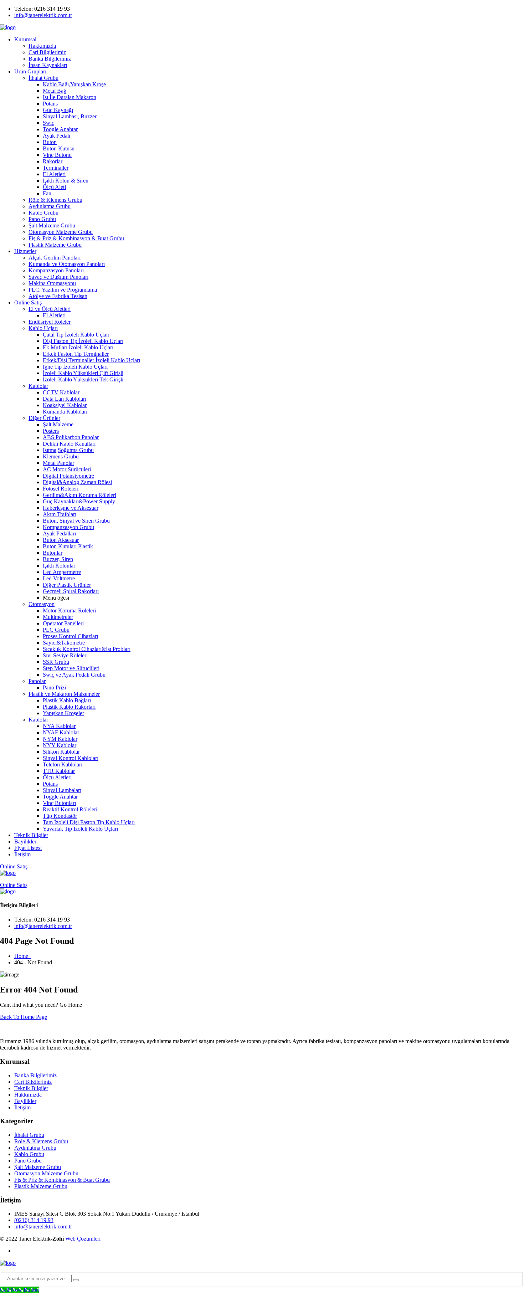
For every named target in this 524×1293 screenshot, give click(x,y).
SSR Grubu (56, 662)
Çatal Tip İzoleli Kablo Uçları (76, 335)
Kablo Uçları (43, 328)
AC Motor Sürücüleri (67, 469)
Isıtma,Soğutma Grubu (68, 450)
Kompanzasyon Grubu (68, 527)
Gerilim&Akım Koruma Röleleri (79, 495)
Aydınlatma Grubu (50, 206)
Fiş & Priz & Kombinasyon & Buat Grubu (76, 238)
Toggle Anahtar (60, 797)
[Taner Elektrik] (8, 27)
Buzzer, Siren (58, 559)
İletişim (22, 854)
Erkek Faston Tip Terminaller (76, 354)
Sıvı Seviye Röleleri (65, 655)
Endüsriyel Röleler (50, 322)
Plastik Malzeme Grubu (55, 245)
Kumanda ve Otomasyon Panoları (67, 264)
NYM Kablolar (60, 739)
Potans (50, 104)
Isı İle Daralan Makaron (69, 97)
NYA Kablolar (59, 726)
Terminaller (55, 168)
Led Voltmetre (59, 578)
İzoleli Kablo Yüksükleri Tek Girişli (83, 379)
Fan (47, 193)
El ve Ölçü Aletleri (50, 309)
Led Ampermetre (62, 572)
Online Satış (28, 302)
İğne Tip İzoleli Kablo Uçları (75, 367)
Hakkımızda (42, 46)
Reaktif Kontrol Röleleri (70, 809)
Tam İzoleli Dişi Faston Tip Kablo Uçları (89, 822)
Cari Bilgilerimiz (47, 52)
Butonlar (52, 553)
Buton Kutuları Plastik (68, 546)
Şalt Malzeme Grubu (52, 225)
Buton (50, 142)
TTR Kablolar (59, 771)
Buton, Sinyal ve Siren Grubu (76, 521)
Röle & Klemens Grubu (55, 200)
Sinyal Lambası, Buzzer (70, 116)
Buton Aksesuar (61, 540)
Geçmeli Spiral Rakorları (71, 591)
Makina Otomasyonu (52, 283)
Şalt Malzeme (58, 424)
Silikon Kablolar (61, 752)
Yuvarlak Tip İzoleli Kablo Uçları (80, 829)
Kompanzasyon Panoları (56, 270)
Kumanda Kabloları (65, 412)
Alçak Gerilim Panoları (55, 258)
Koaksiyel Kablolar (65, 405)
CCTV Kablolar (61, 392)
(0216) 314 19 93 (33, 1220)
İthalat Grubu (43, 78)
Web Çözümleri (83, 1239)
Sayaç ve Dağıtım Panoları (58, 277)
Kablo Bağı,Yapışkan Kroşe (74, 84)
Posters (51, 431)
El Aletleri (54, 174)
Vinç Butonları (59, 803)
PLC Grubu (56, 630)
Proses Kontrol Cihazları (70, 636)
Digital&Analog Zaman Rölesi (77, 482)
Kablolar (38, 386)
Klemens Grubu (61, 456)
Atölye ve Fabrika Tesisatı (58, 296)
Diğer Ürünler (44, 418)
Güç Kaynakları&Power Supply (79, 501)
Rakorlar (52, 161)
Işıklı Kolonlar (59, 566)
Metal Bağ (54, 91)
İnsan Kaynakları (48, 65)
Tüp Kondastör (60, 816)
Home (22, 956)
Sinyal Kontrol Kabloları (70, 758)
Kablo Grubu (43, 213)
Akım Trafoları (59, 514)
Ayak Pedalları (59, 533)
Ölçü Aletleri (57, 777)
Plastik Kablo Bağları (67, 700)
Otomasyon (42, 604)
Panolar (37, 681)
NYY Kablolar (59, 745)
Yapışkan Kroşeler (63, 713)
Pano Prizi (54, 687)
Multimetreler (58, 617)
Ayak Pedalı (56, 136)
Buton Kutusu (59, 148)
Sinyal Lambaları (62, 790)
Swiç (48, 123)
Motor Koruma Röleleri (69, 610)
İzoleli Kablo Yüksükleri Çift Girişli (83, 373)
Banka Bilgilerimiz (50, 59)
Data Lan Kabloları (64, 399)
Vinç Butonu (57, 155)
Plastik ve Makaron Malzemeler (64, 694)
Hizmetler (25, 251)
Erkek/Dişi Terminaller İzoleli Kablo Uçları (91, 360)
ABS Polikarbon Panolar (71, 437)
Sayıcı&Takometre (64, 643)
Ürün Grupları (30, 71)
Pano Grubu (42, 219)
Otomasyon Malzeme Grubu (61, 232)
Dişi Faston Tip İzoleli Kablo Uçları (83, 341)
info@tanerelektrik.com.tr (43, 15)
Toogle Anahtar (60, 129)
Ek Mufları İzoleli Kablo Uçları (78, 347)
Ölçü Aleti (54, 187)
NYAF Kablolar (61, 732)
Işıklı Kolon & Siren (65, 181)
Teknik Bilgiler (31, 835)
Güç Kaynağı (58, 110)
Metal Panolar (58, 463)
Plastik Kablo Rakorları (69, 707)
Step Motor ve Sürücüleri (71, 668)
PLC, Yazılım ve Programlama (63, 290)
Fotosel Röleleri (60, 489)
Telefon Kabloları (62, 764)
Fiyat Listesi (28, 848)
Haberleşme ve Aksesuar (70, 508)
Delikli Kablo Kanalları (69, 444)
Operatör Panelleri (63, 623)
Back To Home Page (23, 1017)
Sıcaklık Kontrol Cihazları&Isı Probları (86, 649)
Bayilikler (25, 841)
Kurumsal (25, 39)
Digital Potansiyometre (68, 476)
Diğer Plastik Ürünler (67, 585)
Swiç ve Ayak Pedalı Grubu (74, 675)
